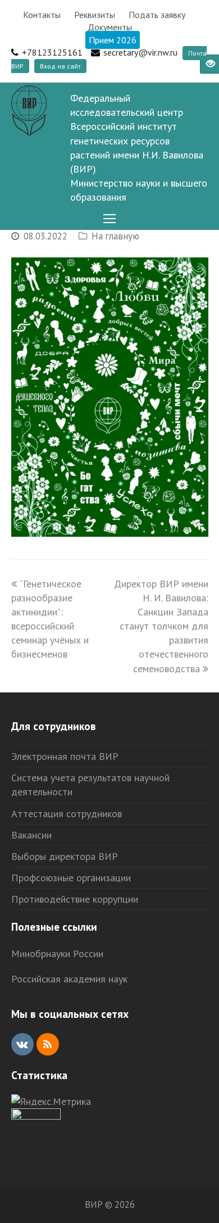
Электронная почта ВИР (64, 756)
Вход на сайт (60, 66)
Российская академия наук (69, 978)
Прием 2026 (112, 40)
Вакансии (31, 834)
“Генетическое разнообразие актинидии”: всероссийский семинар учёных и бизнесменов (50, 619)
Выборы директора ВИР (64, 856)
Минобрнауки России (57, 953)
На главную (115, 236)
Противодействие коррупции (74, 899)
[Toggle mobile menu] (109, 219)
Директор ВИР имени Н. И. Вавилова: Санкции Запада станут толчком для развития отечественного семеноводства (161, 626)
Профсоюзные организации (71, 877)
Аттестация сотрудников (66, 813)
